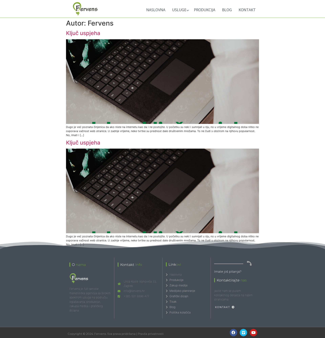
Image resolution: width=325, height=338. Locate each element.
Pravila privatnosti (151, 333)
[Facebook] (233, 332)
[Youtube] (253, 332)
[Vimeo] (243, 332)
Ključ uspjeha (83, 33)
